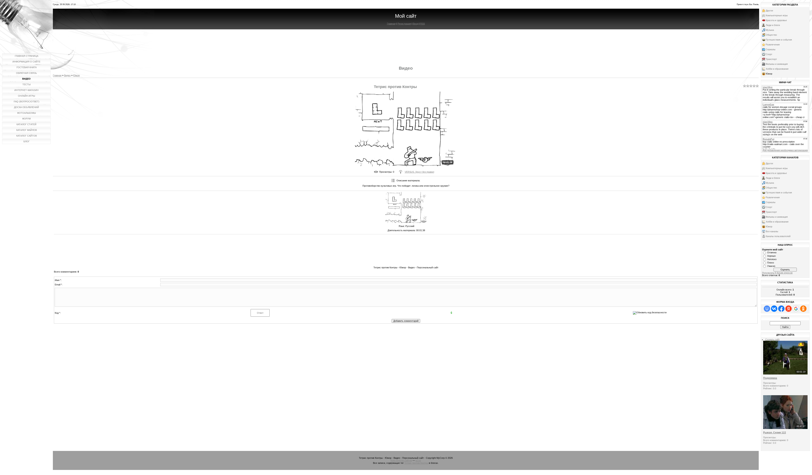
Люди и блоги (773, 25)
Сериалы (770, 49)
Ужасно (771, 266)
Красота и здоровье (776, 20)
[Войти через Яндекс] (788, 308)
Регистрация (404, 23)
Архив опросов (784, 272)
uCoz (418, 460)
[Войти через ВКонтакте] (774, 308)
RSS (422, 23)
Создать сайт (772, 339)
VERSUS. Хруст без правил (419, 172)
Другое (769, 10)
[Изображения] (406, 208)
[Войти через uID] (767, 308)
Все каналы (772, 231)
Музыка (770, 30)
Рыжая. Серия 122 (774, 432)
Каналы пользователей (778, 236)
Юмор (76, 75)
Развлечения (773, 44)
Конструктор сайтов (401, 460)
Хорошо (771, 256)
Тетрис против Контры (416, 463)
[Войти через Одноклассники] (803, 308)
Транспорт (771, 59)
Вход (415, 23)
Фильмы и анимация (777, 64)
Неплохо (771, 259)
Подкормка (770, 378)
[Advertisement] (406, 43)
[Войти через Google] (796, 308)
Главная (391, 23)
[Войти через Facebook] (781, 308)
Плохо (770, 262)
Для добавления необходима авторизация (785, 150)
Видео (67, 75)
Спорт (769, 54)
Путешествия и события (779, 39)
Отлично (771, 252)
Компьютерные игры (777, 15)
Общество (771, 35)
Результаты (768, 272)
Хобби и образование (777, 69)
